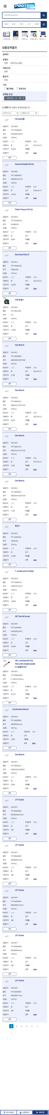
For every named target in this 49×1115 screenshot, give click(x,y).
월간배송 (10, 88)
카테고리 (25, 39)
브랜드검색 (34, 39)
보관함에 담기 (25, 1112)
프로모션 (22, 88)
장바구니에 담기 (10, 1112)
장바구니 (42, 39)
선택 (9, 157)
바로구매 (41, 1112)
